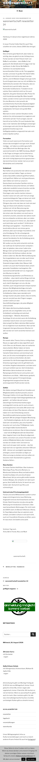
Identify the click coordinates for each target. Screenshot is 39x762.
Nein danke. (31, 759)
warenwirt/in (25, 18)
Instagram (31, 739)
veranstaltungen (9, 722)
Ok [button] (23, 759)
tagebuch (20, 567)
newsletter (11, 567)
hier (27, 64)
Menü (20, 11)
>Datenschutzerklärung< (24, 756)
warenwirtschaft (17, 3)
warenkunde (7, 726)
